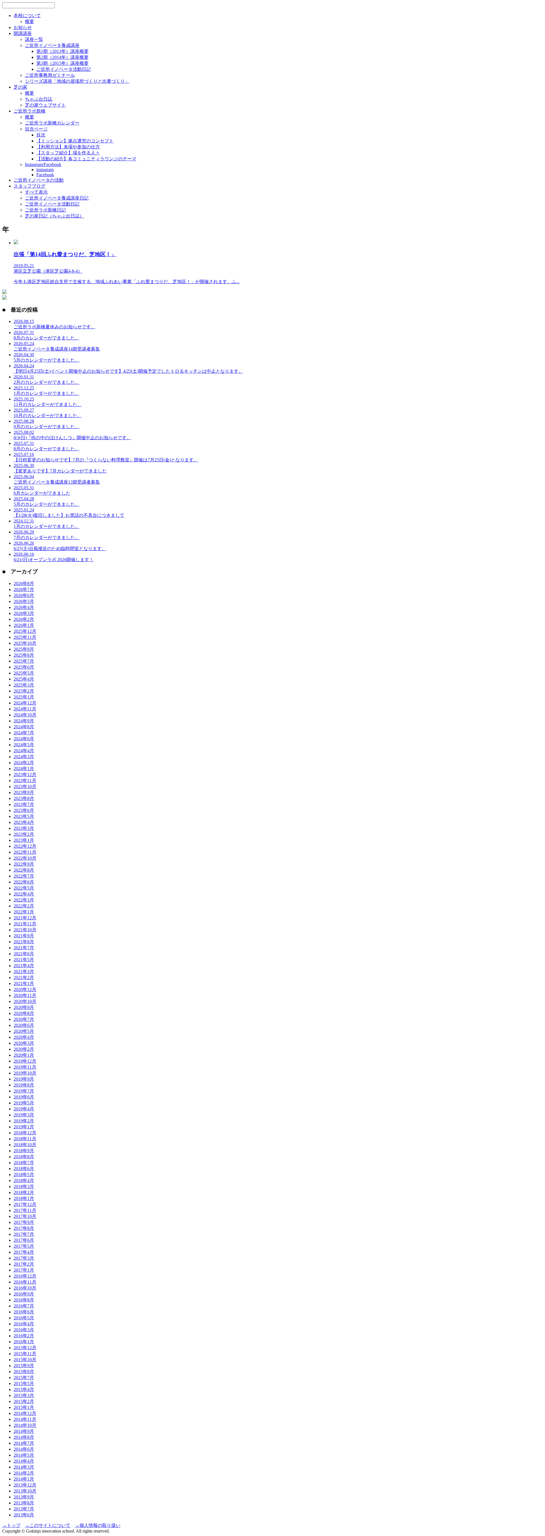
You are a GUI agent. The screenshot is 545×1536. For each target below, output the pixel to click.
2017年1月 (24, 1270)
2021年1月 (24, 983)
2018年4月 (24, 1180)
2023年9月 (24, 792)
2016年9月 (24, 1294)
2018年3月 (24, 1186)
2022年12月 (25, 846)
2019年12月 (25, 1061)
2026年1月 (24, 625)
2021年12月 (25, 917)
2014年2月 (24, 1473)
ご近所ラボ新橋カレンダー (52, 123)
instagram (45, 169)
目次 (40, 134)
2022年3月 (24, 899)
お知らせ (23, 27)
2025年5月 (24, 673)
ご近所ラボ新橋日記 (45, 210)
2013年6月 (24, 1514)
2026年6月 (24, 595)
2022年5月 (24, 888)
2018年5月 (24, 1174)
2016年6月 (24, 1311)
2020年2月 (24, 1049)
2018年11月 (25, 1138)
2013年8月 (24, 1502)
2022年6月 (24, 882)
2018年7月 (24, 1162)
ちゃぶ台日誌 (38, 99)
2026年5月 (24, 601)
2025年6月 (24, 667)
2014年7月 (24, 1443)
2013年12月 (25, 1485)
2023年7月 (24, 804)
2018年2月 (24, 1192)
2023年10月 (25, 786)
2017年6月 (24, 1240)
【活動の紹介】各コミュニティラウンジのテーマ (86, 158)
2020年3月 (24, 1043)
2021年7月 (24, 947)
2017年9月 (24, 1222)
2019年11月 (25, 1067)
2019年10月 (25, 1073)
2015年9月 (24, 1365)
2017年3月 (24, 1258)
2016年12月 (25, 1276)
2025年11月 (25, 637)
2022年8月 (24, 870)
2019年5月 (24, 1102)
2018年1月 (24, 1198)
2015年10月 (25, 1359)
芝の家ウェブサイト (45, 105)
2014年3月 (24, 1467)
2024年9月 (24, 720)
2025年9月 (24, 649)
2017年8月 (24, 1228)
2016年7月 (24, 1305)
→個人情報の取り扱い (97, 1525)
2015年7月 (24, 1377)
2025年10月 (25, 643)
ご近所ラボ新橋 (29, 111)
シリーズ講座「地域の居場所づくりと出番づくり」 (77, 81)
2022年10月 (25, 858)
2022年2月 (24, 905)
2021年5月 (24, 959)
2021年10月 (25, 929)
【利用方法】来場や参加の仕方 (68, 146)
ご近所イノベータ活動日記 (63, 69)
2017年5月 (24, 1246)
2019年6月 (24, 1097)
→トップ (11, 1525)
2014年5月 (24, 1455)
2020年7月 (24, 1019)
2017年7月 (24, 1234)
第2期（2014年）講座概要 (62, 57)
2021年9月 (24, 935)
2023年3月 (24, 828)
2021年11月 (25, 923)
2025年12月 (25, 631)
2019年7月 (24, 1091)
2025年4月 (24, 679)
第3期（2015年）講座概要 (62, 63)
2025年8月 (24, 655)
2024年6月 (24, 738)
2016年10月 (25, 1288)
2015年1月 (24, 1407)
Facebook (45, 174)
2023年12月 (25, 774)
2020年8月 (24, 1013)
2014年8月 (24, 1437)
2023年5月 (24, 816)
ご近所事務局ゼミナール (50, 75)
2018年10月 (25, 1144)
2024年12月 (25, 702)
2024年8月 (24, 726)
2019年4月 (24, 1108)
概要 (29, 21)
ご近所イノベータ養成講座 (52, 45)
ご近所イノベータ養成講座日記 (57, 198)
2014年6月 (24, 1449)
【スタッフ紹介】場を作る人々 (68, 152)
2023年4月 (24, 822)
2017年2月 (24, 1264)
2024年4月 (24, 750)
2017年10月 (25, 1216)
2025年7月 (24, 661)
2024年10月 (25, 714)
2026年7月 (24, 589)
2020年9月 (24, 1007)
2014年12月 (25, 1413)
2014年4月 (24, 1461)
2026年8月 (24, 583)
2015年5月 (24, 1383)
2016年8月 (24, 1299)
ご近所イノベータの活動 (39, 180)
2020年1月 (24, 1055)
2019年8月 (24, 1085)
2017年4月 (24, 1252)
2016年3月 (24, 1329)
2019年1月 (24, 1126)
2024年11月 (25, 708)
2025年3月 (24, 685)
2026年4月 (24, 607)
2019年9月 (24, 1079)
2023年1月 (24, 840)
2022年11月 (25, 852)
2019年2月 (24, 1120)
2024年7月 (24, 732)
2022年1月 (24, 911)
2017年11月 (25, 1210)
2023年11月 (25, 780)
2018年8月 (24, 1156)
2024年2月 (24, 762)
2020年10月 (25, 1001)
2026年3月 (24, 613)
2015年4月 (24, 1389)
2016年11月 (25, 1282)
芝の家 (20, 87)
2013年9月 (24, 1496)
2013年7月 (24, 1508)
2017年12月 (25, 1204)
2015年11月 (25, 1353)
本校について (27, 15)
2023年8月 (24, 798)
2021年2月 (24, 977)
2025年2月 (24, 691)
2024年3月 (24, 756)
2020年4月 (24, 1037)
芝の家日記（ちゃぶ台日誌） (54, 215)
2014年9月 (24, 1431)
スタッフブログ (29, 186)
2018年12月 (25, 1132)
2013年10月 (25, 1491)
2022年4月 (24, 894)
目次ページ (36, 129)
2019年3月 (24, 1114)
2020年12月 (25, 989)
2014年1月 (24, 1479)
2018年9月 (24, 1150)
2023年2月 (24, 834)
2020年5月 (24, 1031)
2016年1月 (24, 1341)
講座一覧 (34, 39)
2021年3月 (24, 971)
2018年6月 (24, 1168)
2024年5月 (24, 744)
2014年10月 (25, 1425)
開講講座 (23, 33)
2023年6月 (24, 810)
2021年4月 (24, 965)
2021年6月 (24, 953)
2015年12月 (25, 1347)
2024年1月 (24, 768)
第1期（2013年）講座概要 (62, 51)
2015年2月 (24, 1401)
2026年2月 (24, 619)
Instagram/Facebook (43, 164)
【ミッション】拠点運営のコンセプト (75, 140)
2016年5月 (24, 1317)
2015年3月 (24, 1395)
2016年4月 (24, 1323)
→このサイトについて (47, 1525)
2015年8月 (24, 1371)
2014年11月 (25, 1419)
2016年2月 (24, 1335)
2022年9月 (24, 864)
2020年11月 (25, 995)
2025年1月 (24, 697)
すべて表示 (36, 192)
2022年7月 (24, 876)
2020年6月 (24, 1025)
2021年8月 (24, 941)
